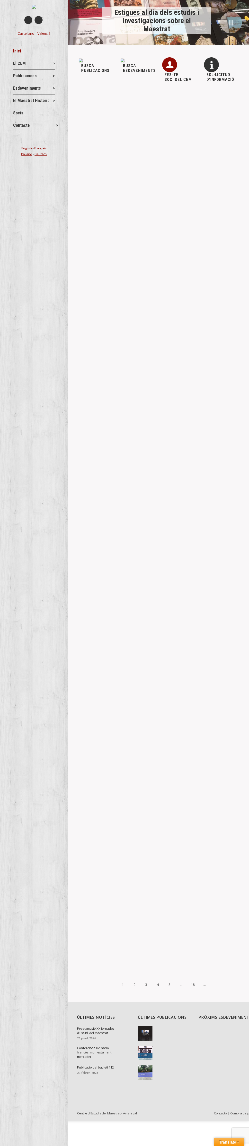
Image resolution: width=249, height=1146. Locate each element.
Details (91, 134)
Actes (92, 111)
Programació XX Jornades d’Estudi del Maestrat (131, 103)
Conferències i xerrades (105, 165)
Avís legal (130, 1113)
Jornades (108, 111)
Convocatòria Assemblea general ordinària (125, 388)
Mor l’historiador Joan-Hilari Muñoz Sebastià (127, 922)
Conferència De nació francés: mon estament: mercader (138, 158)
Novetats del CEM (134, 111)
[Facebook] (28, 20)
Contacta (220, 1113)
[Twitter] (39, 20)
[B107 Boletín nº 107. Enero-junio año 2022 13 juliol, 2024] (164, 1072)
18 (193, 984)
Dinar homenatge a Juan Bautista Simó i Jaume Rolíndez (138, 779)
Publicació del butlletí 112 (109, 218)
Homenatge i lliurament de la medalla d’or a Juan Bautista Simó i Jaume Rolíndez (153, 721)
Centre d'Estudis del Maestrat (99, 1113)
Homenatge (96, 732)
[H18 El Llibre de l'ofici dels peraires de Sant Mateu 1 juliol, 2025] (164, 1033)
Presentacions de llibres (105, 565)
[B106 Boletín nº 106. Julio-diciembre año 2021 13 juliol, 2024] (164, 1053)
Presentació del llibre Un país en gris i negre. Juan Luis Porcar (144, 557)
